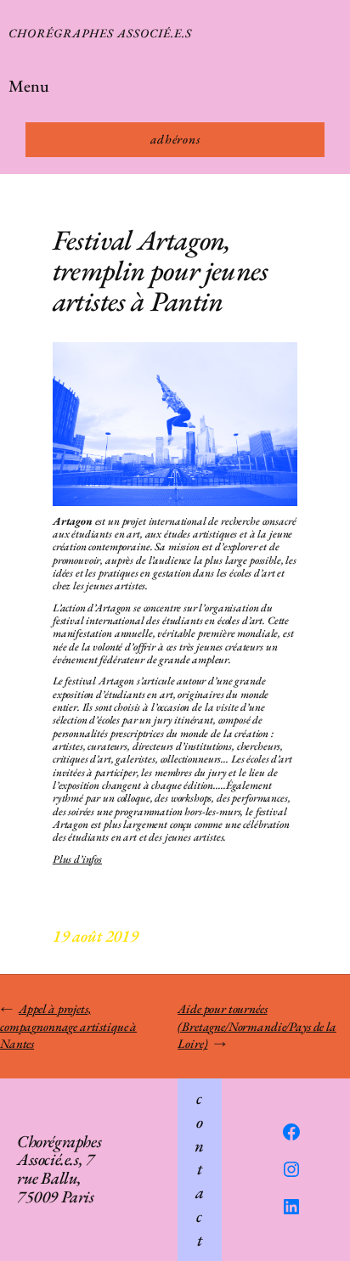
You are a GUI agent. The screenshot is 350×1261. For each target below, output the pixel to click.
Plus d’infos (77, 859)
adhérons (175, 139)
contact (200, 1169)
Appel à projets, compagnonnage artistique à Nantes (68, 1025)
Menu (28, 86)
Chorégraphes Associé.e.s (100, 33)
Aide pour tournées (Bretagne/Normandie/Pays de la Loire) (257, 1025)
